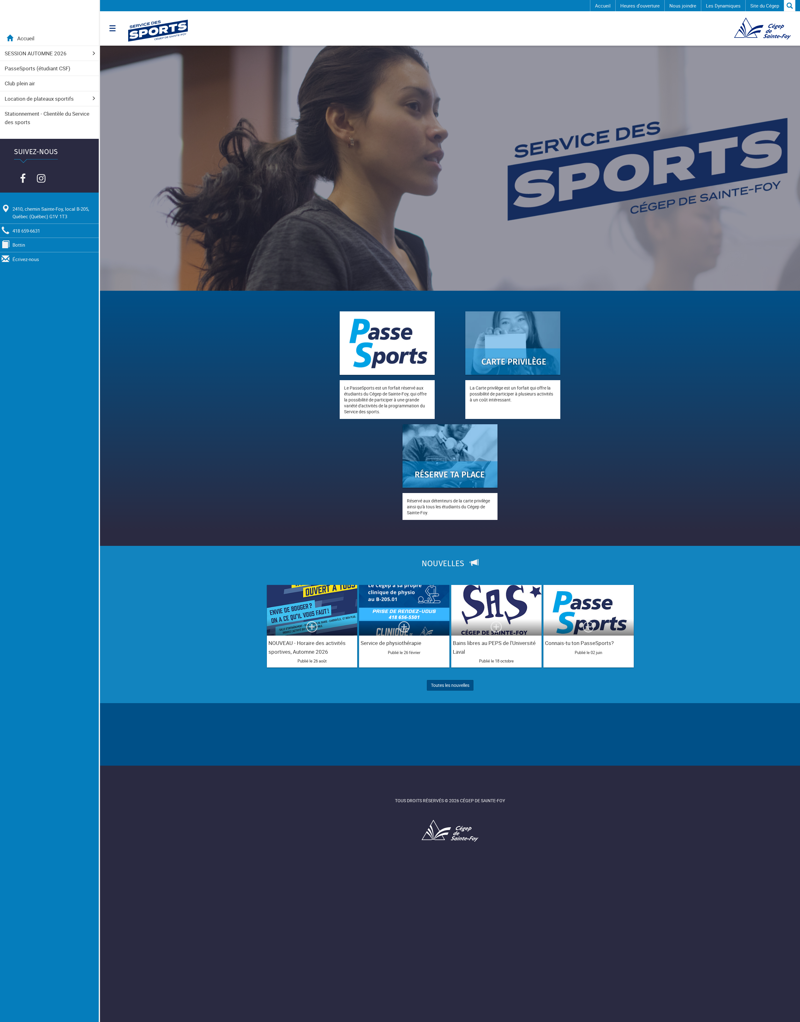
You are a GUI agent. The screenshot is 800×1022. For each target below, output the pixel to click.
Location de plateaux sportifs (39, 98)
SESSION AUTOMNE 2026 (36, 53)
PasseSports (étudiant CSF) (37, 68)
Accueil (603, 6)
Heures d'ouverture (640, 6)
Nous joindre (682, 6)
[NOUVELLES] (450, 574)
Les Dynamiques (723, 6)
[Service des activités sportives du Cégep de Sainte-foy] (228, 31)
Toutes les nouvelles (450, 685)
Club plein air (20, 83)
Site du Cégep (764, 6)
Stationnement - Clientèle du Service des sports (47, 118)
